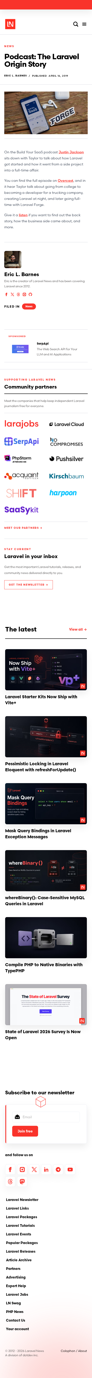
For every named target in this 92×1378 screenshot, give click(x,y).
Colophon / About (74, 1350)
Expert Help (16, 1286)
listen (23, 215)
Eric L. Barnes (15, 76)
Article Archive (19, 1260)
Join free (25, 1131)
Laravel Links (17, 1208)
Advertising (16, 1277)
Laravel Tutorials (20, 1225)
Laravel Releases (20, 1251)
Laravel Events (18, 1234)
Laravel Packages (21, 1217)
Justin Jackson (71, 152)
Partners (13, 1268)
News (9, 46)
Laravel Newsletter (22, 1200)
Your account (17, 1329)
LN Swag (13, 1303)
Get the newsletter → (28, 584)
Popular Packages (22, 1243)
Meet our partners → (23, 527)
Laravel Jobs (17, 1294)
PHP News (14, 1312)
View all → (78, 629)
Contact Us (15, 1320)
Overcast (65, 180)
